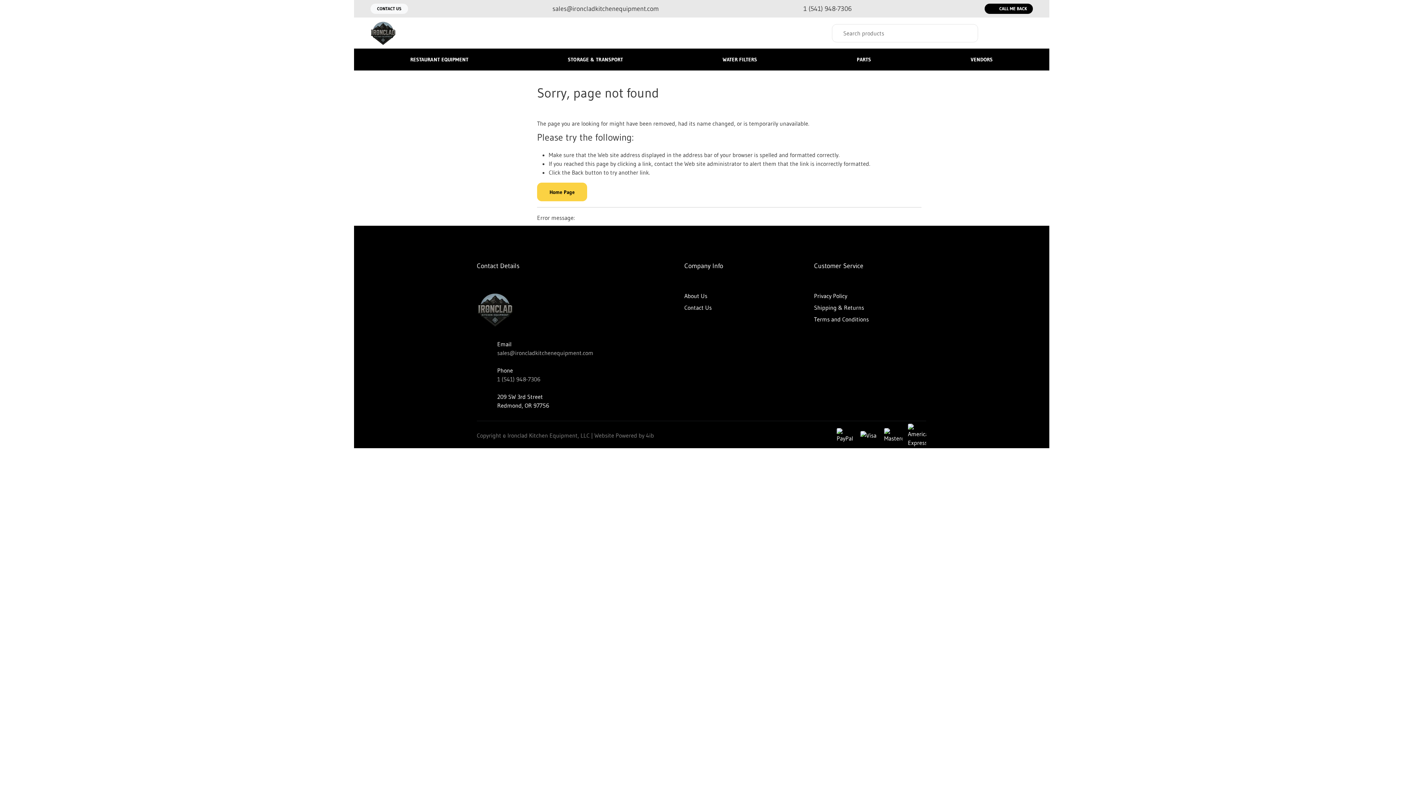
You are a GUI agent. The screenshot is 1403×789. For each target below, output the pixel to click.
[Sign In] (997, 33)
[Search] (967, 33)
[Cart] (1025, 33)
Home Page (562, 192)
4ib (650, 435)
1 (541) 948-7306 (518, 379)
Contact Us (389, 8)
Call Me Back (1013, 8)
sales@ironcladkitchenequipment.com (545, 353)
